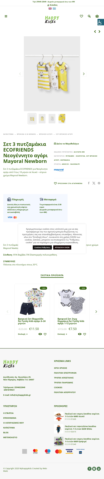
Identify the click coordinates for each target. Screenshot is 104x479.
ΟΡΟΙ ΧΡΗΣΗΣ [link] (60, 368)
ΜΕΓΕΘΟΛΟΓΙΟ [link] (10, 437)
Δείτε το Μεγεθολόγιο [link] (67, 143)
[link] (101, 22)
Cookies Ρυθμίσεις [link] (42, 247)
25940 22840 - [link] (42, 2)
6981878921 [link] (9, 390)
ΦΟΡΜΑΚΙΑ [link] (65, 160)
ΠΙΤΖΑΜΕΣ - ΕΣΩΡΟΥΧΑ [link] (75, 156)
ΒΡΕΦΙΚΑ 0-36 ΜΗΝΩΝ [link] (26, 134)
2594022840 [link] (19, 387)
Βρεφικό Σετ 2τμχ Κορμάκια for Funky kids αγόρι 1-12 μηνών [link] (71, 321)
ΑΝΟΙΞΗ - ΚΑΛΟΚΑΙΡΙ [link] (71, 164)
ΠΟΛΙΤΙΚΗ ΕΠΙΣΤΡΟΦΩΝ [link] (65, 373)
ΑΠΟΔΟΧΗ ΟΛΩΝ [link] (62, 247)
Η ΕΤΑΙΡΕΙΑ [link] (8, 413)
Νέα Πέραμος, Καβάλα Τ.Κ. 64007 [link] (19, 379)
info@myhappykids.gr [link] (20, 395)
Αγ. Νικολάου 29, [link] (23, 377)
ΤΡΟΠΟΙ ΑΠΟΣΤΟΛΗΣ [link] (64, 377)
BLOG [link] (5, 432)
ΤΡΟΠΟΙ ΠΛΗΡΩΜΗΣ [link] (63, 382)
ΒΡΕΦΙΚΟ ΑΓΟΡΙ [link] (46, 134)
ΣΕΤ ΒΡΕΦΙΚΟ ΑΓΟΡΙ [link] (64, 134)
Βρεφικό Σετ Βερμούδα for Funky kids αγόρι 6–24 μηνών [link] (32, 321)
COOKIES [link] (58, 387)
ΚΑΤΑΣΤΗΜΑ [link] (8, 134)
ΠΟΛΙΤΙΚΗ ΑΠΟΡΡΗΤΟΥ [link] (65, 392)
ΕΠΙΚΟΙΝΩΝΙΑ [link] (9, 418)
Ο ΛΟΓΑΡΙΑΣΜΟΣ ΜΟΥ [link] (13, 423)
